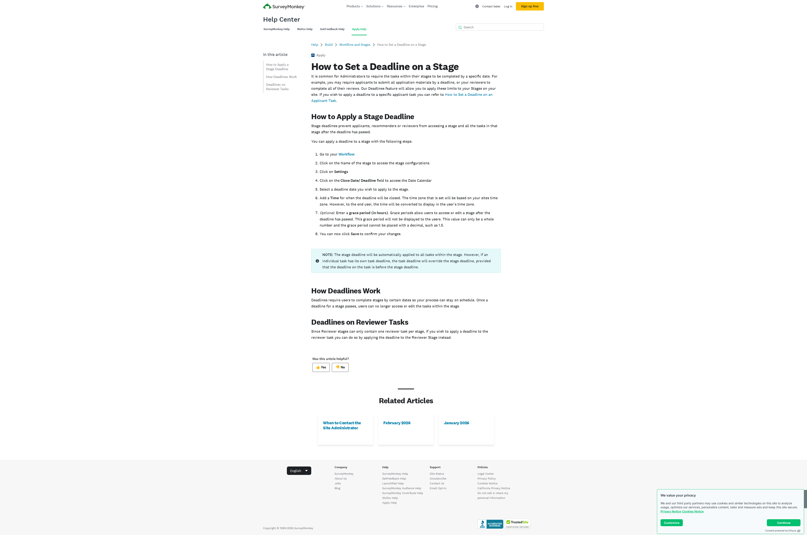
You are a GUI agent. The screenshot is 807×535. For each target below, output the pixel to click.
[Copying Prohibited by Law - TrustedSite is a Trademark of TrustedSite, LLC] (517, 528)
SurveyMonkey (344, 474)
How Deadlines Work (281, 77)
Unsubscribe (438, 478)
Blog (337, 488)
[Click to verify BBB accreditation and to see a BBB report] (490, 528)
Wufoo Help (390, 498)
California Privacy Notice (493, 488)
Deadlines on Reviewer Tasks (277, 86)
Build (329, 44)
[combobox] (299, 470)
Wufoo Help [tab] (305, 29)
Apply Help (389, 503)
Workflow (347, 154)
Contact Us (437, 483)
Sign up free (530, 6)
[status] (406, 261)
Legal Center (485, 474)
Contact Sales (491, 6)
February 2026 (396, 423)
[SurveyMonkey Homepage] (284, 7)
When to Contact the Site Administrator (342, 425)
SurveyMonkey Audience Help (401, 488)
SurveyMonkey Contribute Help (402, 493)
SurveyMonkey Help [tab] (277, 29)
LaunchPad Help (393, 483)
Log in (508, 6)
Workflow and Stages (355, 44)
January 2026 (456, 423)
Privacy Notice (671, 511)
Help (314, 44)
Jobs (338, 483)
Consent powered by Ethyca (780, 530)
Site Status (437, 474)
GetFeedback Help (394, 478)
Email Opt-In (438, 488)
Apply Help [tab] (359, 29)
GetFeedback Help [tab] (332, 29)
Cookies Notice (693, 511)
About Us (341, 478)
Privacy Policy (486, 478)
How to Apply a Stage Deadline (277, 66)
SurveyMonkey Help (395, 474)
